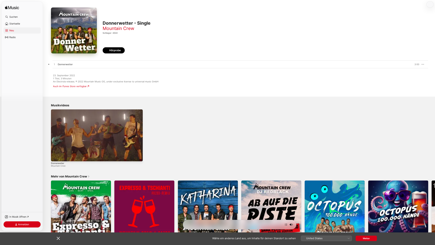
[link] (70, 176)
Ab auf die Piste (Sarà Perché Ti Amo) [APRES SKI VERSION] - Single (267, 183)
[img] (12, 8)
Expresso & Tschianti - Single (66, 182)
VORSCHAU (414, 64)
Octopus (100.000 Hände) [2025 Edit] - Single (392, 182)
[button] (22, 17)
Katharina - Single (187, 182)
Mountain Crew (118, 28)
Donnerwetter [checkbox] (65, 64)
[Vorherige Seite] (47, 210)
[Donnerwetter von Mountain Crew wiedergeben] (54, 64)
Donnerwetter (57, 163)
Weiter (366, 238)
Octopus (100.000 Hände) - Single (323, 182)
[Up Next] (286, 224)
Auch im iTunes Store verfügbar (70, 86)
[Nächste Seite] (431, 210)
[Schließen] (58, 238)
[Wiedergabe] (55, 157)
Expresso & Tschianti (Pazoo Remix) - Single (137, 182)
